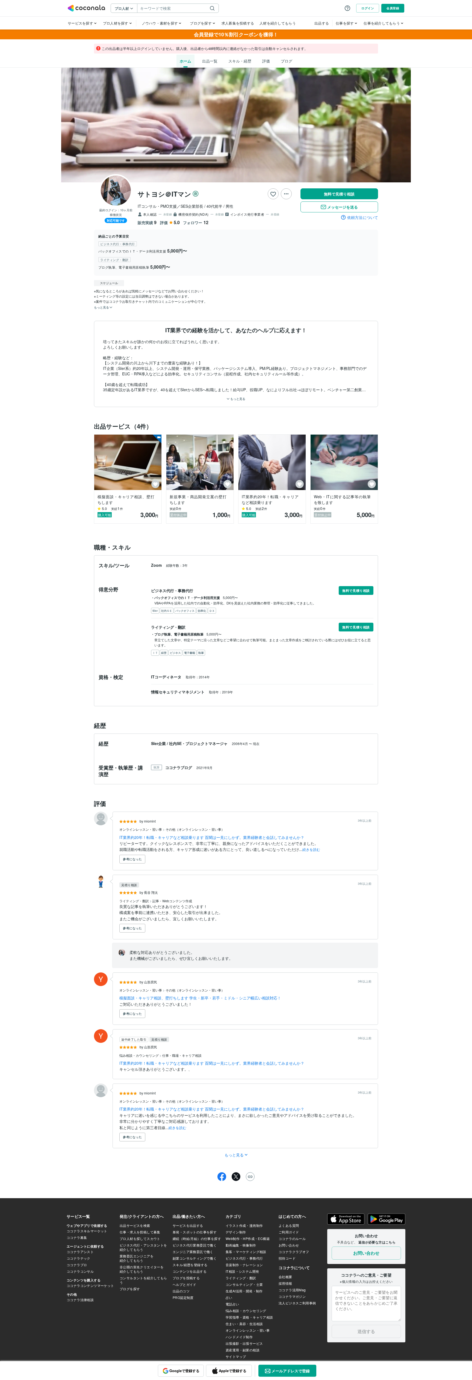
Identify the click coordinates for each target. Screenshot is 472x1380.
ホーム (185, 61)
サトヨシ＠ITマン (164, 193)
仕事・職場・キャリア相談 (182, 1055)
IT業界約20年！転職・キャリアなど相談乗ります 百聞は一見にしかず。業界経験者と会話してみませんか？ (211, 837)
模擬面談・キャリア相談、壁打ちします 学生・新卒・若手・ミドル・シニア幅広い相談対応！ (200, 998)
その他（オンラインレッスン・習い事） (195, 829)
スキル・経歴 (239, 61)
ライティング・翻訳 (134, 900)
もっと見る (237, 399)
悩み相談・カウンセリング (139, 1055)
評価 (266, 61)
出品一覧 (209, 61)
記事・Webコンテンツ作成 (172, 900)
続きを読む (311, 849)
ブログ (286, 61)
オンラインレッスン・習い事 (141, 829)
